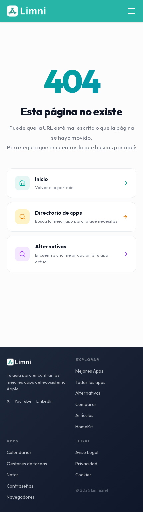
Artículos (84, 415)
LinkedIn (44, 401)
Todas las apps (90, 382)
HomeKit (84, 427)
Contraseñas (20, 486)
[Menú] (131, 11)
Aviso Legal (86, 452)
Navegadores (21, 497)
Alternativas (88, 393)
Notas (13, 475)
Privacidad (86, 464)
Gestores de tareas (27, 464)
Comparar (86, 404)
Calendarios (19, 452)
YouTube (23, 401)
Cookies (83, 475)
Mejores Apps (89, 371)
